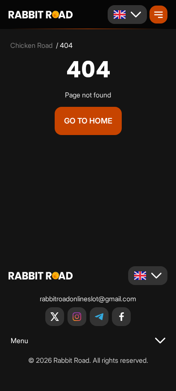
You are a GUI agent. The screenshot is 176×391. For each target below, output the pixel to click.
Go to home (88, 120)
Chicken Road (31, 45)
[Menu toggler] (158, 15)
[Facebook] (121, 316)
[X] (54, 316)
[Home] (41, 14)
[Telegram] (99, 316)
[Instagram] (76, 316)
